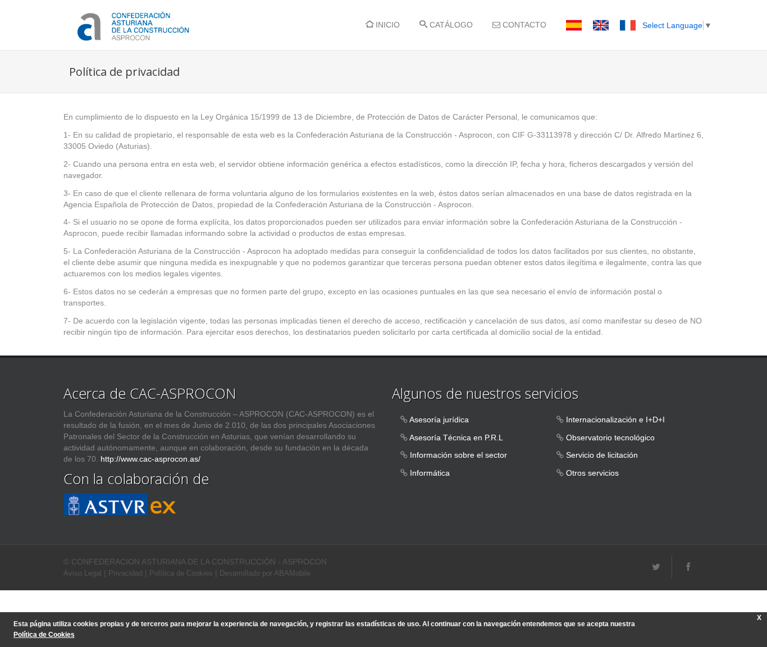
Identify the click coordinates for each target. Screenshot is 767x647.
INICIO (386, 24)
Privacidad (125, 573)
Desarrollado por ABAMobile (265, 573)
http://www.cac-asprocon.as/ (150, 458)
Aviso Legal (82, 573)
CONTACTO (523, 24)
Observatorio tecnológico (610, 437)
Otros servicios (592, 472)
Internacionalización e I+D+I (615, 419)
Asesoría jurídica (439, 419)
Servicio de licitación (602, 454)
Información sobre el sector (458, 454)
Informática (430, 472)
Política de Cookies (181, 573)
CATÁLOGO (450, 24)
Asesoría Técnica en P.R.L (456, 437)
